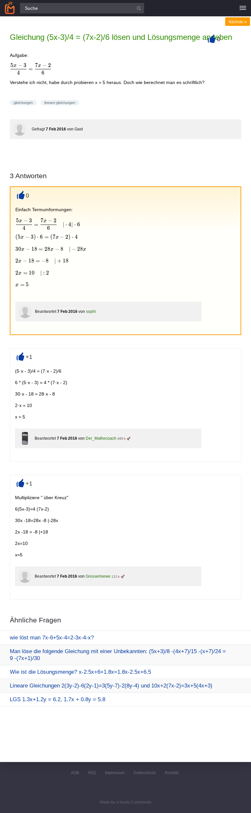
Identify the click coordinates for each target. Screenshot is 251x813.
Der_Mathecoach (101, 438)
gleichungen (23, 103)
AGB (75, 773)
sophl (91, 311)
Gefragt (38, 129)
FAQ (92, 773)
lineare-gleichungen (59, 103)
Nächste (237, 22)
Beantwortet (45, 311)
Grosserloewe (98, 576)
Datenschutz (145, 773)
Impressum (115, 773)
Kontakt (171, 773)
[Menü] (242, 8)
